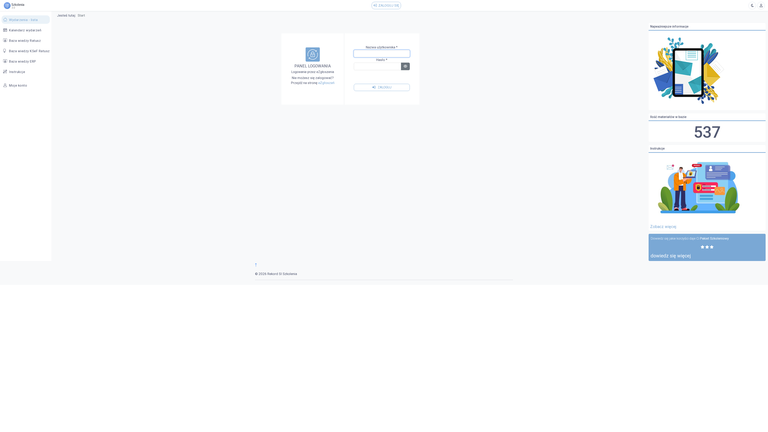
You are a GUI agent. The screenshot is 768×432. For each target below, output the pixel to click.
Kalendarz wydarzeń (25, 30)
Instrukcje (17, 72)
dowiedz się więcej (671, 256)
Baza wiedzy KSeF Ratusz (29, 51)
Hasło (381, 60)
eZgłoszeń (326, 83)
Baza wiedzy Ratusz (25, 41)
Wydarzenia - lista (23, 20)
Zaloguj (384, 87)
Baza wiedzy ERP (22, 61)
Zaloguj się (388, 5)
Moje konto (18, 85)
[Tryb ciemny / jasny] (752, 5)
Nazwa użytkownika (382, 47)
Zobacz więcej (663, 226)
